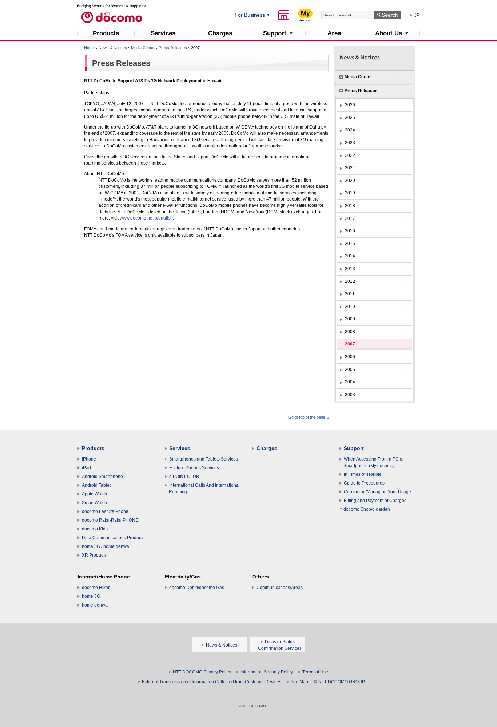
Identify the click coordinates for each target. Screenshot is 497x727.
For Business (250, 15)
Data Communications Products (113, 537)
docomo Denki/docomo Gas (196, 587)
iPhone (89, 459)
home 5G (91, 596)
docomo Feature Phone (105, 511)
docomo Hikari (96, 587)
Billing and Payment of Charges (375, 500)
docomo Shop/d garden (366, 509)
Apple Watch (94, 494)
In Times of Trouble (363, 474)
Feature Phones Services (194, 467)
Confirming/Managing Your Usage (377, 491)
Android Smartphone (102, 476)
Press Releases (173, 48)
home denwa (95, 605)
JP (417, 15)
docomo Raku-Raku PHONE (110, 520)
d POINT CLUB (184, 476)
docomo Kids (95, 529)
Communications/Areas (280, 587)
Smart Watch (94, 502)
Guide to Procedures (364, 483)
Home (89, 48)
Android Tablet (96, 485)
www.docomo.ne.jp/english (146, 218)
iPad (86, 467)
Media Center (143, 48)
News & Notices (113, 48)
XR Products (94, 555)
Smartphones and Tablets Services (203, 459)
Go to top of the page (306, 417)
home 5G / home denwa (105, 546)
